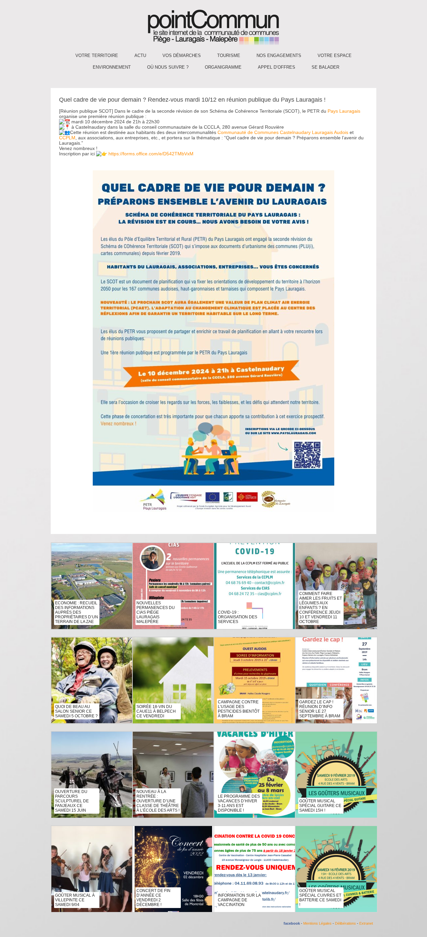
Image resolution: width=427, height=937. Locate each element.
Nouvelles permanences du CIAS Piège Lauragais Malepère (155, 612)
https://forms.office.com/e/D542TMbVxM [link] (150, 153)
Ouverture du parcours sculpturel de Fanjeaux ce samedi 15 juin (72, 801)
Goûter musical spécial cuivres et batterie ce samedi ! (320, 897)
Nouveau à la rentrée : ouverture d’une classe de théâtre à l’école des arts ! (157, 801)
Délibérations (345, 923)
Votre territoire (96, 55)
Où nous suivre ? (167, 67)
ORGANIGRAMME (223, 67)
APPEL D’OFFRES (276, 67)
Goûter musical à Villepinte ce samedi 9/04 (75, 900)
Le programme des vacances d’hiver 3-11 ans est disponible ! (239, 803)
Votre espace (335, 55)
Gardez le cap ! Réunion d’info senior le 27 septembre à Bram (319, 709)
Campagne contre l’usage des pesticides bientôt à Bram (239, 709)
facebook (292, 923)
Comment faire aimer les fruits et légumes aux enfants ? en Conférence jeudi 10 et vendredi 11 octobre (320, 607)
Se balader (325, 67)
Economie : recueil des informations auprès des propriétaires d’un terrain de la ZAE (76, 612)
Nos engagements (279, 55)
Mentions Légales (317, 923)
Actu (140, 55)
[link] (344, 111)
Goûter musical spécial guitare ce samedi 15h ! (320, 806)
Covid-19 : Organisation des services (237, 617)
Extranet (366, 923)
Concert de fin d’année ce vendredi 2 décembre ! (153, 897)
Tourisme (228, 55)
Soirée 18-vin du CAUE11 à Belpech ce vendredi (156, 711)
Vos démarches (181, 55)
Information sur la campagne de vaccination (239, 900)
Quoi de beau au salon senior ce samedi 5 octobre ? (76, 711)
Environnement (112, 67)
